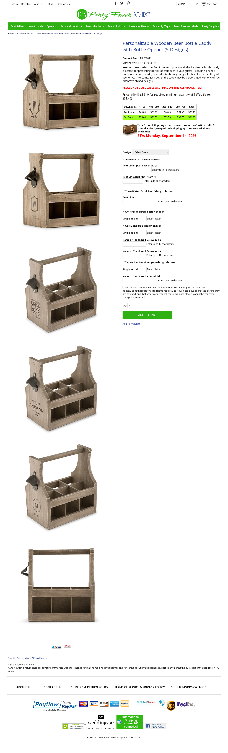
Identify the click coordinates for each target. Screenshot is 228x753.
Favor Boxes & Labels (186, 26)
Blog (50, 4)
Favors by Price (116, 26)
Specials (51, 26)
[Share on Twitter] (56, 647)
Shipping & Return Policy (89, 687)
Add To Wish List (131, 323)
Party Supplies (210, 26)
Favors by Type (161, 26)
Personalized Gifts (71, 26)
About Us (23, 687)
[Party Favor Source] (114, 19)
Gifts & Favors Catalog (188, 687)
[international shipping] (166, 705)
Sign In (14, 4)
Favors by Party (95, 26)
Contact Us (64, 4)
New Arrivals (35, 26)
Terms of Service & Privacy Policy (139, 687)
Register (25, 4)
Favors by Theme (139, 26)
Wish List (38, 4)
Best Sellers (17, 26)
